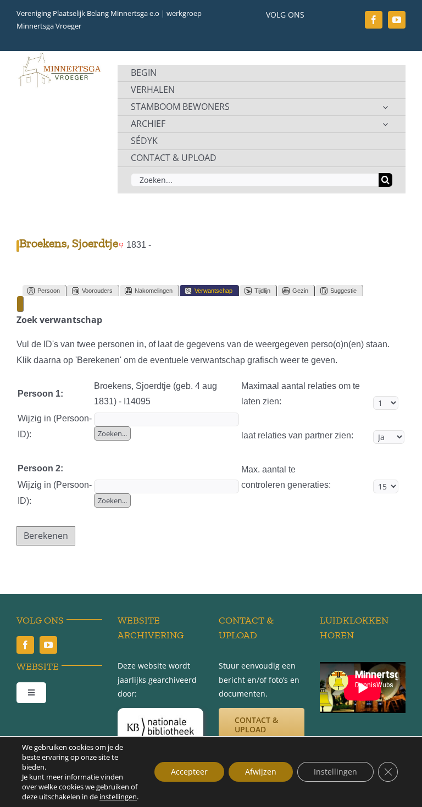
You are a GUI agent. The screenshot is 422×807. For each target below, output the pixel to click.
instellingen (118, 797)
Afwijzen (260, 771)
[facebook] (373, 20)
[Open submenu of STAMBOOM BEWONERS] (385, 107)
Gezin (300, 290)
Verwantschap (213, 290)
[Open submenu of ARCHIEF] (385, 124)
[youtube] (397, 20)
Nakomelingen (154, 290)
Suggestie (343, 290)
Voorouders (97, 290)
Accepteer (189, 771)
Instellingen (335, 771)
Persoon (48, 290)
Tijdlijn (262, 290)
